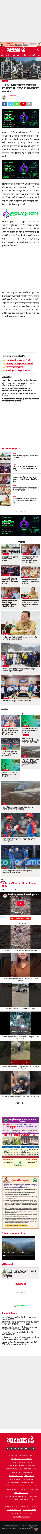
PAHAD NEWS (34, 1489)
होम (2, 55)
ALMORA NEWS (30, 1465)
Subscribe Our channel (21, 918)
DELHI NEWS (24, 1489)
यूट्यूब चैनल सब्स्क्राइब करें (14, 367)
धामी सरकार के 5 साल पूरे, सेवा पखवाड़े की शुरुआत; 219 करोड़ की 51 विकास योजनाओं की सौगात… (20, 1323)
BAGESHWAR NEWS (13, 1482)
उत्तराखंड (16, 55)
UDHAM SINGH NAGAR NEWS (28, 1469)
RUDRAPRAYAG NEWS (28, 1482)
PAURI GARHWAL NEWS (28, 1479)
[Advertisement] (20, 21)
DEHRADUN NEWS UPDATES (16, 1465)
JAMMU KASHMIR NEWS (14, 1503)
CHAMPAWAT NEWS (15, 1472)
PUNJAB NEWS (9, 1506)
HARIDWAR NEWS (10, 1486)
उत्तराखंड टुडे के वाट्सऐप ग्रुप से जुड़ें (18, 360)
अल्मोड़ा (24, 55)
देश (21, 714)
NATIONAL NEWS (32, 1486)
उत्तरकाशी (32, 55)
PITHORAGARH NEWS (13, 1479)
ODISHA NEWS (33, 1496)
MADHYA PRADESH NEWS (14, 1509)
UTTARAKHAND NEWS (26, 1455)
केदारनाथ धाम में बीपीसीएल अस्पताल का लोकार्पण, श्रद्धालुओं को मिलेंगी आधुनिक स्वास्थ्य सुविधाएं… (19, 1343)
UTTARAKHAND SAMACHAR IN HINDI (21, 1458)
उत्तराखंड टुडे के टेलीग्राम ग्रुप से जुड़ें (18, 370)
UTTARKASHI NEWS (12, 1469)
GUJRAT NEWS (14, 1499)
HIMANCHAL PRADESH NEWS (21, 1516)
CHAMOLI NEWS (27, 1472)
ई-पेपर (8, 55)
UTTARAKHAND (13, 1455)
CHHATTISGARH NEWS (26, 1499)
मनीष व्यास (13, 96)
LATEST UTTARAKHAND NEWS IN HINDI (21, 1462)
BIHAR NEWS (33, 1506)
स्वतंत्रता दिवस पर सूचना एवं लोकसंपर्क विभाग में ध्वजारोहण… (20, 380)
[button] (23, 923)
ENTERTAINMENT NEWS (21, 1492)
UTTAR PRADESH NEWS (11, 1489)
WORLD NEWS (22, 1486)
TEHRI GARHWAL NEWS (15, 1475)
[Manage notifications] (36, 1529)
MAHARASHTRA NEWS (29, 1509)
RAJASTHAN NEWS (15, 1513)
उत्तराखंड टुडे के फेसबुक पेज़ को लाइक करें (19, 363)
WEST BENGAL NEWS (22, 1506)
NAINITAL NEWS (29, 1475)
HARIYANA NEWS (27, 1513)
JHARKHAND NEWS (29, 1503)
